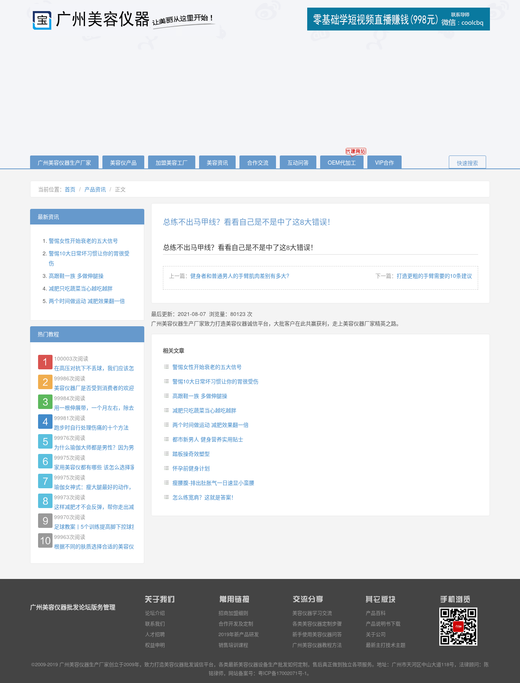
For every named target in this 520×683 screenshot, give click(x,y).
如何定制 (298, 664)
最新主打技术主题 (385, 644)
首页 (70, 189)
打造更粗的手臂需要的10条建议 (434, 275)
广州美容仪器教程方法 (317, 644)
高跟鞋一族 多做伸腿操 (199, 395)
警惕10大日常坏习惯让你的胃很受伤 (215, 381)
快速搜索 (467, 163)
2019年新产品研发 (239, 634)
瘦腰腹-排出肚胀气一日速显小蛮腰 (213, 482)
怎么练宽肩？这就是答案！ (204, 497)
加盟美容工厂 (172, 162)
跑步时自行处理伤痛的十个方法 (91, 427)
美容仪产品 (123, 162)
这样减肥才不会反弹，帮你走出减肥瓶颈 (94, 506)
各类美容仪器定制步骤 (317, 623)
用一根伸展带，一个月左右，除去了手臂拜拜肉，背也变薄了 (94, 407)
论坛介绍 (155, 612)
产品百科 (376, 612)
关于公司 (376, 634)
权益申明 (155, 644)
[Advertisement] (260, 96)
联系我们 (155, 623)
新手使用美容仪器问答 (317, 634)
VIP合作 (384, 162)
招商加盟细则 (233, 612)
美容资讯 (217, 162)
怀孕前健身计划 (191, 468)
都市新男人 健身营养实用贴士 (207, 439)
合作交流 (257, 162)
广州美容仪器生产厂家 (64, 162)
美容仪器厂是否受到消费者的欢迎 (94, 387)
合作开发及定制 (236, 623)
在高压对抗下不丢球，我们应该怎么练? (94, 368)
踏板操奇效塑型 (191, 453)
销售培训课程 (233, 644)
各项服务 (362, 664)
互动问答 (298, 162)
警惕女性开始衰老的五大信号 (207, 366)
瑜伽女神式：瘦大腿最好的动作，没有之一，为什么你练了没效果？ (94, 487)
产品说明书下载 (383, 623)
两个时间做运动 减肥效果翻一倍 (210, 424)
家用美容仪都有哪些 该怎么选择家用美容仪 (94, 467)
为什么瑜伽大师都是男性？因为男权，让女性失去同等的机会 (94, 447)
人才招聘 (155, 634)
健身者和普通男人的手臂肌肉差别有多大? (239, 275)
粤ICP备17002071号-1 (282, 673)
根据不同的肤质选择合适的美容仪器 (94, 546)
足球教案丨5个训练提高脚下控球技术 (94, 526)
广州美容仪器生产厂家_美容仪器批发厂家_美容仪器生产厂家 (125, 20)
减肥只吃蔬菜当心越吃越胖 (204, 410)
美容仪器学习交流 (312, 612)
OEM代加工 (342, 162)
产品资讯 (95, 189)
